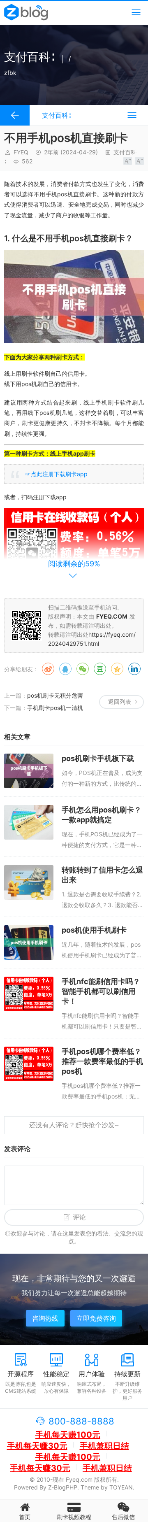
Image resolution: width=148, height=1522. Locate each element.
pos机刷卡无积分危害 (55, 695)
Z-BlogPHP (62, 1487)
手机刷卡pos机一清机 (55, 707)
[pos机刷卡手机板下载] (28, 771)
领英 (134, 669)
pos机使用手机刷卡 (94, 930)
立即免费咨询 (96, 1318)
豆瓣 (100, 669)
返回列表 (119, 701)
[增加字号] (127, 161)
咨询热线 (45, 1318)
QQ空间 (117, 669)
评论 (79, 1217)
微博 (48, 669)
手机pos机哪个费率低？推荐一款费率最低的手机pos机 (102, 1061)
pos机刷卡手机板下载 (98, 758)
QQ (65, 669)
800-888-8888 (81, 1421)
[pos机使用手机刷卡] (28, 942)
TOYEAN (121, 1487)
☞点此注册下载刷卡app (56, 473)
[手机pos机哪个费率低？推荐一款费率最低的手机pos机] (28, 1064)
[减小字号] (139, 161)
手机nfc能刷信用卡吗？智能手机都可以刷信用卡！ (101, 991)
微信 (82, 669)
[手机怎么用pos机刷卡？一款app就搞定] (28, 822)
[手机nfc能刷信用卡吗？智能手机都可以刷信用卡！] (28, 994)
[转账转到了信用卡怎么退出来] (28, 882)
